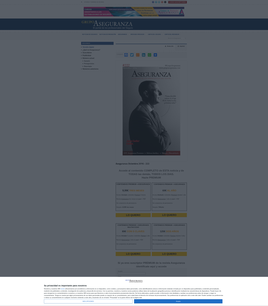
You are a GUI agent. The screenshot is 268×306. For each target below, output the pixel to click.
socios (63, 288)
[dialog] (134, 291)
